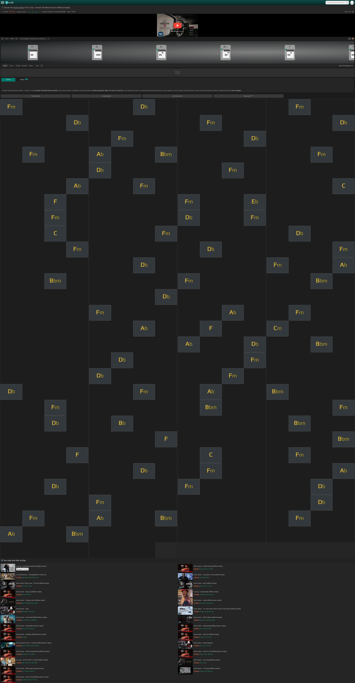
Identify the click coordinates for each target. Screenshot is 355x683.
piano (11, 65)
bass (37, 65)
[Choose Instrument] (41, 65)
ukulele (18, 65)
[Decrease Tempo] (2, 38)
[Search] (347, 2)
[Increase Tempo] (16, 38)
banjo (31, 65)
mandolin (24, 65)
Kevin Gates (18, 7)
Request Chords (22, 569)
